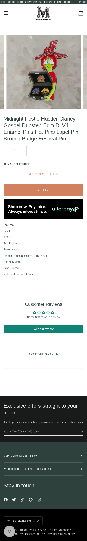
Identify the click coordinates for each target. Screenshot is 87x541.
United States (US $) (21, 520)
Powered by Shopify (61, 534)
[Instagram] (39, 500)
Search (43, 530)
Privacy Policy (35, 534)
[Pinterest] (31, 500)
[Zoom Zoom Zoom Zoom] (43, 72)
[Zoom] (15, 100)
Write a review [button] (44, 329)
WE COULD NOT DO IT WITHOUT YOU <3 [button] (27, 469)
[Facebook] (6, 500)
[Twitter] (14, 500)
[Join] (79, 430)
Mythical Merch (18, 530)
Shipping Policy (60, 530)
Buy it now (43, 189)
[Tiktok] (22, 500)
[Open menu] (10, 13)
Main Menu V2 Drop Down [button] (21, 456)
